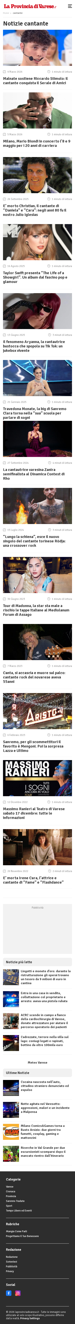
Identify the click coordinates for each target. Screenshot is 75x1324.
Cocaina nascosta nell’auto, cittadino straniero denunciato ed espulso (45, 1086)
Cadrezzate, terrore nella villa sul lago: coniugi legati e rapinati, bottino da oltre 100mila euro (45, 1041)
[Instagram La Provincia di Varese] (18, 1295)
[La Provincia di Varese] (30, 6)
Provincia (11, 1196)
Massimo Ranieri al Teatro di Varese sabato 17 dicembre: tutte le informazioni (34, 813)
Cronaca (10, 1191)
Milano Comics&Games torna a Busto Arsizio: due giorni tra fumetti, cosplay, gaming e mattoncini (43, 1132)
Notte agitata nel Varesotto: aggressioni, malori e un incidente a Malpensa (45, 1108)
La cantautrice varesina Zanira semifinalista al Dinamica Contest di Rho (34, 474)
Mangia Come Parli (16, 1231)
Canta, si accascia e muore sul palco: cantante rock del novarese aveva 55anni (34, 677)
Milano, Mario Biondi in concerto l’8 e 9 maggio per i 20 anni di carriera (36, 143)
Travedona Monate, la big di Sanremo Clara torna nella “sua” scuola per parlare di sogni (34, 413)
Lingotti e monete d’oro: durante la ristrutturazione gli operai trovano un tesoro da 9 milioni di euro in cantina (46, 977)
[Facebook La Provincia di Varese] (8, 1295)
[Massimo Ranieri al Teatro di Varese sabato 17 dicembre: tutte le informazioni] (37, 796)
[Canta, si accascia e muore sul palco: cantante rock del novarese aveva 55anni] (37, 660)
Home (6, 13)
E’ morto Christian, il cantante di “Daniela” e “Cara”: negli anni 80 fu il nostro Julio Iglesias (34, 210)
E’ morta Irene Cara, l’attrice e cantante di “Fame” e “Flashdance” (33, 880)
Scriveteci (11, 1261)
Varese (9, 1186)
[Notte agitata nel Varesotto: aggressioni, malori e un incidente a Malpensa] (11, 1117)
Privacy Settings (30, 1318)
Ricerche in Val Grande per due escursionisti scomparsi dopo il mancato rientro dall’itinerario (43, 1152)
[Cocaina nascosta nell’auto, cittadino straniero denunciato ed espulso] (11, 1095)
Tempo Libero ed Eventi (19, 1210)
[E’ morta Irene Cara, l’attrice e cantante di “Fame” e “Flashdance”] (37, 865)
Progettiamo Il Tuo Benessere (22, 1236)
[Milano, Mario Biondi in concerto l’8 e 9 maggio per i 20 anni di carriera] (37, 129)
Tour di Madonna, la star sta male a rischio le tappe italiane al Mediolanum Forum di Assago (36, 610)
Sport (9, 1205)
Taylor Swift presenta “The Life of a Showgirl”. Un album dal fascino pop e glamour (35, 277)
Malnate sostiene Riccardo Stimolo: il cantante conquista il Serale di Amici (35, 80)
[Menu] (71, 6)
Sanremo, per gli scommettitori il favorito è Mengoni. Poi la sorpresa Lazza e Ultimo (33, 746)
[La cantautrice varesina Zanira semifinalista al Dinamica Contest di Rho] (37, 457)
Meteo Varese (37, 1063)
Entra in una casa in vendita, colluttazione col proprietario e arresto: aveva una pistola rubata (44, 997)
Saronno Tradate (15, 1201)
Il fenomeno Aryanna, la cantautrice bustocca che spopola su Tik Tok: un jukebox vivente (34, 346)
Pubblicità (11, 1266)
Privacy (10, 1271)
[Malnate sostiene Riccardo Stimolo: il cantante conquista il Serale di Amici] (37, 66)
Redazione (12, 1257)
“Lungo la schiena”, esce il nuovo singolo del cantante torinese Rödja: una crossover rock (34, 541)
